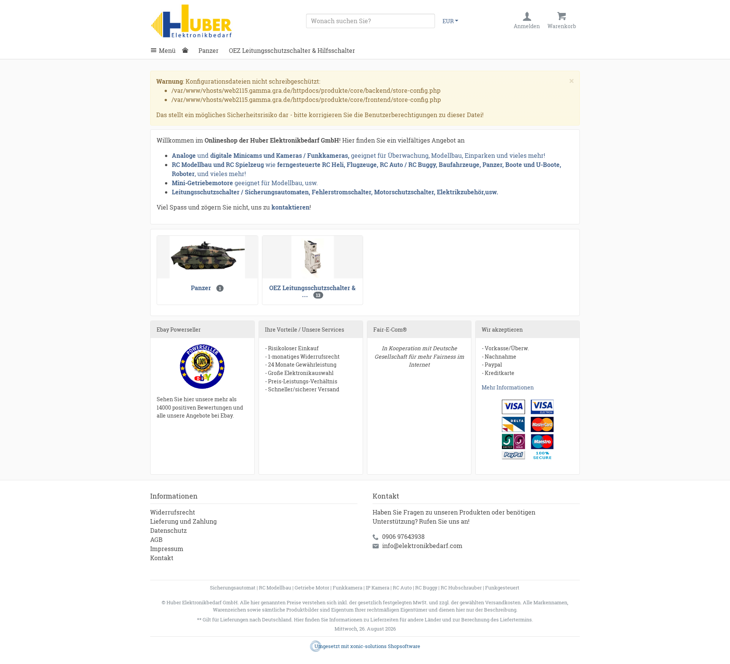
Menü (167, 50)
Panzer (208, 50)
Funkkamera (347, 588)
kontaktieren (290, 207)
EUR (448, 21)
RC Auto (402, 588)
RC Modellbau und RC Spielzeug (218, 164)
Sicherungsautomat (233, 588)
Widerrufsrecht (172, 512)
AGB (156, 539)
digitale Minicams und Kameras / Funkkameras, (280, 155)
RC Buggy (426, 588)
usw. (491, 192)
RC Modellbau (275, 588)
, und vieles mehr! (220, 174)
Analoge (184, 155)
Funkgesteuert (502, 588)
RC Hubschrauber (461, 588)
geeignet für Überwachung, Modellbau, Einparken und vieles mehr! (448, 155)
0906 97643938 (403, 536)
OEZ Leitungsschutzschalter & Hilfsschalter (292, 50)
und (203, 155)
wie (270, 164)
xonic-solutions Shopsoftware (385, 646)
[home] (187, 50)
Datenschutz (168, 530)
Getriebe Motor (312, 588)
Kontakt (161, 558)
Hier (299, 619)
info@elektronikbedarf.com (422, 546)
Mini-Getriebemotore (202, 183)
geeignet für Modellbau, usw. (276, 183)
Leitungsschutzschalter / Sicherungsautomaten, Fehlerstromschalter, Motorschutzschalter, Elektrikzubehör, (328, 192)
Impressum (166, 549)
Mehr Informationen (508, 387)
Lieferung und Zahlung (183, 521)
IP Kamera (377, 588)
